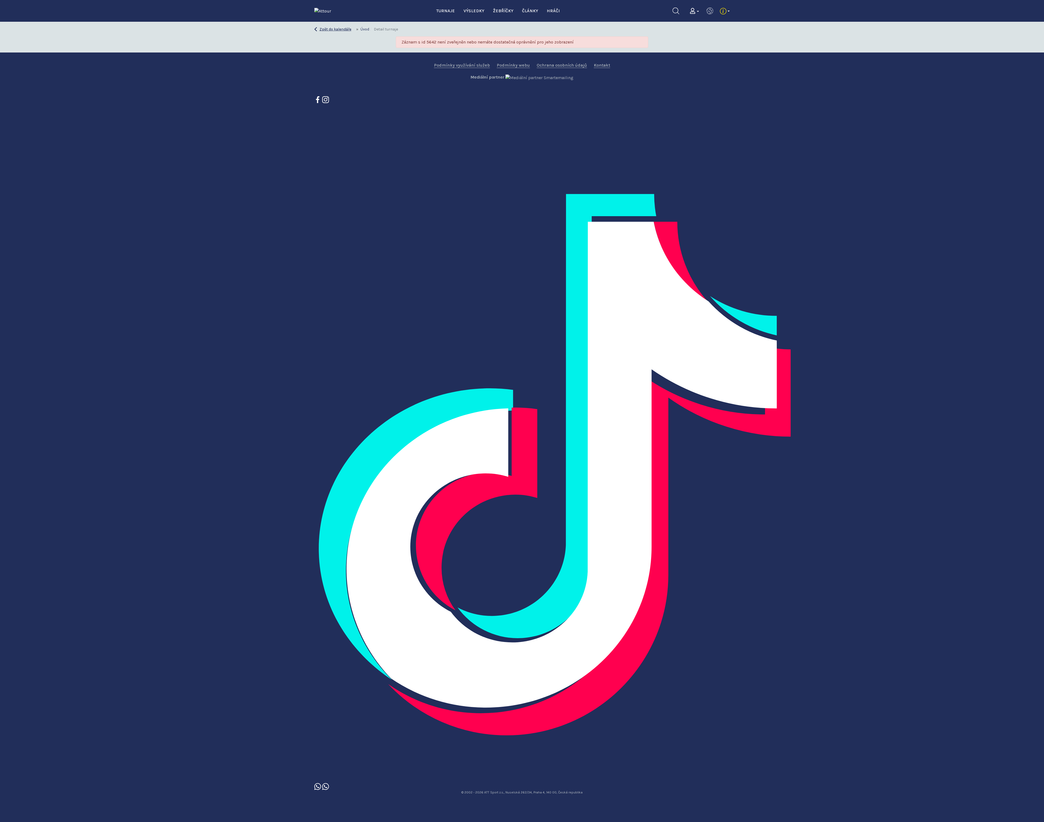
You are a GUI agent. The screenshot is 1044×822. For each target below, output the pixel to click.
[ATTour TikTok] (610, 442)
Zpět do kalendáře (335, 29)
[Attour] (322, 10)
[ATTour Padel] (318, 786)
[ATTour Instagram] (325, 99)
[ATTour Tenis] (325, 786)
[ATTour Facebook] (318, 99)
